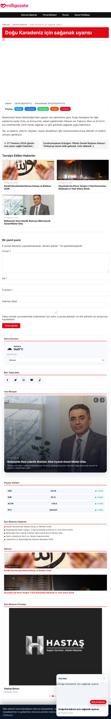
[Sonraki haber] (102, 400)
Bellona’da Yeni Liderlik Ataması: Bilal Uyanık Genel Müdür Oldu (34, 533)
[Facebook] (7, 380)
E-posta (7, 289)
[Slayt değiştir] (50, 696)
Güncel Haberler (29, 15)
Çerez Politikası (82, 15)
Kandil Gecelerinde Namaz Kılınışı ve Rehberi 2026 (28, 526)
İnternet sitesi (9, 301)
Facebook (30, 109)
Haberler (6, 24)
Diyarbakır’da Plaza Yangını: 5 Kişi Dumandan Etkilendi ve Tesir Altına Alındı (39, 530)
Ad (4, 278)
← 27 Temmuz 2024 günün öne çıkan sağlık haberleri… (19, 145)
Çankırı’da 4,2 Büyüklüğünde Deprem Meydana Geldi (29, 539)
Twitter (19, 109)
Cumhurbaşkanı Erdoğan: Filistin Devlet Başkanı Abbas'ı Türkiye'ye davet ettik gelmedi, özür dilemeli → (74, 145)
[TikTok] (39, 380)
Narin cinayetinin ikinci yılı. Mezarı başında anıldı (27, 536)
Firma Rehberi (50, 15)
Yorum (6, 251)
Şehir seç (12, 354)
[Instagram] (23, 380)
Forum (65, 15)
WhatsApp (43, 109)
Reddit (54, 109)
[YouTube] (31, 380)
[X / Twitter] (15, 380)
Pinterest (65, 109)
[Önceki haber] (96, 400)
